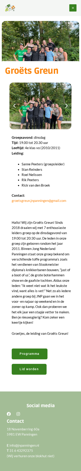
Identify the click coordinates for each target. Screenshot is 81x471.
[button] (14, 106)
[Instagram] (18, 414)
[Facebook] (9, 414)
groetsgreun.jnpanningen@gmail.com (39, 201)
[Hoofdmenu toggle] (72, 8)
